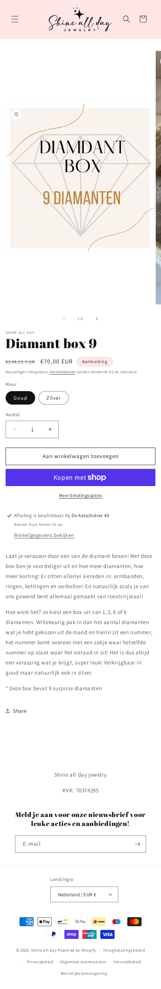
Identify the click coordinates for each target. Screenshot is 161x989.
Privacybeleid (40, 961)
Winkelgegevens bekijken (44, 535)
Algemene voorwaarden (83, 961)
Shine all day (44, 950)
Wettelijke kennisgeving (84, 973)
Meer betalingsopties (80, 495)
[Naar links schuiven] (64, 318)
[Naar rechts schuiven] (97, 318)
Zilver (53, 397)
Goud (20, 397)
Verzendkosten (63, 371)
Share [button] (20, 710)
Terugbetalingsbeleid (124, 950)
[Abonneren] (137, 844)
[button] (15, 19)
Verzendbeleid (127, 961)
